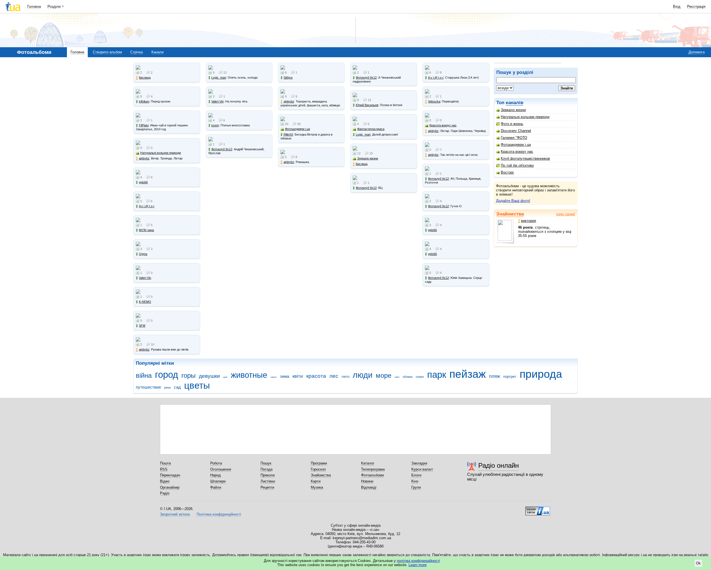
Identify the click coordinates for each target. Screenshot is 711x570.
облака (407, 376)
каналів (514, 102)
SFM (142, 325)
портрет (509, 376)
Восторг (507, 172)
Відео (164, 481)
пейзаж (467, 374)
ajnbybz (144, 158)
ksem (215, 125)
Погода (266, 469)
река (167, 387)
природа (541, 374)
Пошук (266, 463)
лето (345, 376)
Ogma (143, 254)
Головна (34, 6)
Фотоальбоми (372, 475)
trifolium (144, 101)
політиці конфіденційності (418, 561)
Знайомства (510, 214)
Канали (157, 52)
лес (333, 376)
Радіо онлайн (498, 465)
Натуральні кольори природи (525, 117)
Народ (215, 475)
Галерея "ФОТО (514, 138)
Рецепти (267, 487)
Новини (367, 481)
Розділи (54, 6)
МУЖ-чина (146, 230)
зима (284, 376)
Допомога (697, 52)
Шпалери (218, 481)
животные (249, 375)
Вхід (676, 6)
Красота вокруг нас (517, 151)
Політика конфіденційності (219, 514)
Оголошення (220, 469)
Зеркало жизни (513, 110)
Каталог (367, 463)
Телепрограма (373, 469)
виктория (528, 221)
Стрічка (136, 52)
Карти (316, 481)
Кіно (414, 481)
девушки (209, 376)
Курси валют (422, 469)
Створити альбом (107, 52)
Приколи (268, 475)
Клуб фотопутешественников (525, 158)
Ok (698, 563)
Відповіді (368, 487)
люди (362, 375)
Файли (215, 487)
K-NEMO (145, 301)
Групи (416, 487)
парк (436, 374)
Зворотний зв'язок (175, 514)
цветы (197, 385)
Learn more (418, 565)
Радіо (164, 493)
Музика (317, 487)
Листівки (268, 481)
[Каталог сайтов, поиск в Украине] (537, 509)
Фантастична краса (370, 129)
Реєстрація (696, 6)
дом (225, 377)
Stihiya (288, 77)
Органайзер (169, 487)
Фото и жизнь (512, 124)
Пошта (165, 463)
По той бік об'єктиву (517, 165)
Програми (319, 463)
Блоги (416, 475)
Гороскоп (318, 469)
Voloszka (434, 101)
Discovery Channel (516, 131)
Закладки (419, 463)
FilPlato (144, 125)
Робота (216, 463)
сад (177, 387)
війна (144, 375)
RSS (163, 469)
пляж (494, 376)
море (383, 375)
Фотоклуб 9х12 (221, 149)
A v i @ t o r (146, 206)
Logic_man (218, 77)
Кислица (145, 77)
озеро (420, 376)
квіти (297, 376)
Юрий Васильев (367, 105)
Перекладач (170, 475)
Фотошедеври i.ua (516, 144)
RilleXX (288, 134)
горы (188, 375)
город (166, 374)
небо (397, 377)
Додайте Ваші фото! (513, 201)
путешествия (148, 387)
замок (274, 377)
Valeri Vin (145, 277)
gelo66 (143, 182)
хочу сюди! (565, 214)
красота (316, 376)
